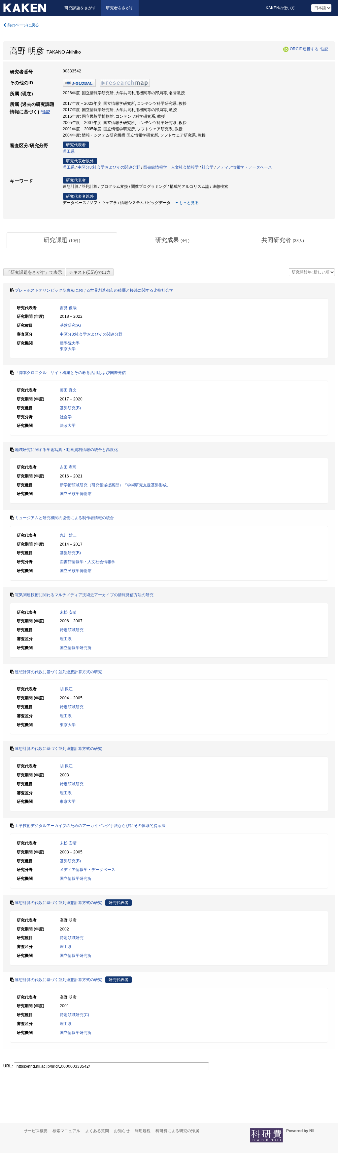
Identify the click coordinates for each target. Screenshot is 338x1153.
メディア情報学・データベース (244, 167)
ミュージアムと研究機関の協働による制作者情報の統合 (64, 517)
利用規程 (143, 1131)
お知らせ (122, 1131)
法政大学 (68, 425)
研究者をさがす (120, 8)
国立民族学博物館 (75, 493)
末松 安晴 (68, 612)
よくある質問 (97, 1131)
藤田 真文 (68, 390)
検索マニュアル (66, 1131)
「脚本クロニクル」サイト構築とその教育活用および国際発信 (70, 372)
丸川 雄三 (68, 535)
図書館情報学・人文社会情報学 (171, 167)
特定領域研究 (72, 630)
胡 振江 (66, 689)
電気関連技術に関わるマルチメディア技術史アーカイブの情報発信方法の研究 (84, 595)
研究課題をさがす (80, 8)
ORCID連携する (304, 49)
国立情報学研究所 (75, 647)
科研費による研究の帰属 (177, 1131)
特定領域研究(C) (74, 1014)
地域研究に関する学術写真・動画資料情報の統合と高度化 (66, 449)
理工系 (69, 151)
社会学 (208, 167)
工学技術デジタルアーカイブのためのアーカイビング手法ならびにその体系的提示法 (90, 825)
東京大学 (68, 349)
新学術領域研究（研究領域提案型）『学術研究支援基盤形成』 (115, 485)
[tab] (62, 240)
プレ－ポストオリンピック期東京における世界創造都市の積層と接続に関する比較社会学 (94, 290)
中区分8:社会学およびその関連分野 (109, 167)
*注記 (324, 49)
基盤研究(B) (70, 408)
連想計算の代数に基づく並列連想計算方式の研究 (58, 672)
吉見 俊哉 (68, 308)
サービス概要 (36, 1131)
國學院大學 (70, 343)
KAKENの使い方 (280, 8)
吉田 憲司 (68, 467)
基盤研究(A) (70, 325)
